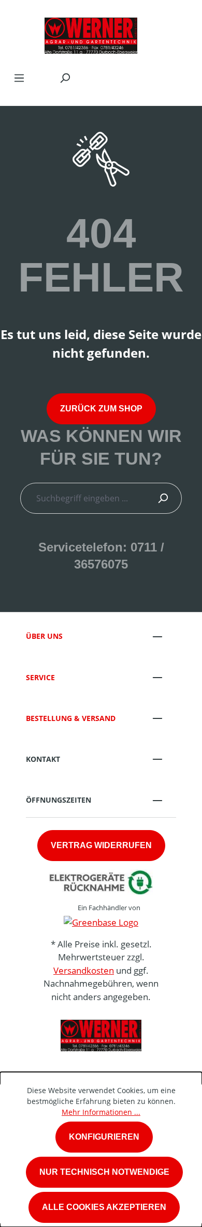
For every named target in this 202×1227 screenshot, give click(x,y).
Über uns (44, 636)
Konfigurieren (104, 1136)
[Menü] (19, 77)
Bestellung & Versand (71, 718)
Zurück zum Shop (101, 408)
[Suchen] (65, 77)
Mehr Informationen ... (101, 1112)
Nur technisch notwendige (104, 1172)
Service (40, 677)
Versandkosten (83, 970)
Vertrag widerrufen (101, 845)
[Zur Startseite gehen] (90, 33)
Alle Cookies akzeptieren (104, 1207)
